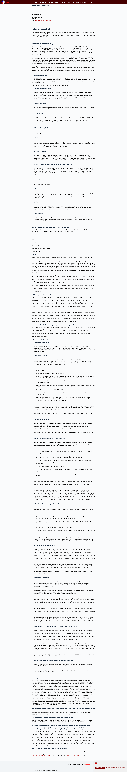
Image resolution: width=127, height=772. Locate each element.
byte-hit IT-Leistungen (53, 770)
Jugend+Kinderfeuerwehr (69, 2)
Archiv (81, 2)
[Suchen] (125, 2)
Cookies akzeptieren (100, 767)
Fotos (77, 2)
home (36, 2)
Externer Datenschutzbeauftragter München (41, 755)
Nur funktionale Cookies (110, 767)
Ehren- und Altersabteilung (57, 2)
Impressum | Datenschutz (89, 764)
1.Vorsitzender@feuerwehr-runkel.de (43, 20)
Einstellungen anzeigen (120, 767)
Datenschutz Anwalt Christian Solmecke (73, 755)
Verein (39, 2)
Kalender (86, 2)
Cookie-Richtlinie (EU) (78, 764)
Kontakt (90, 2)
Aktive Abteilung (46, 2)
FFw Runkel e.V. (9, 2)
